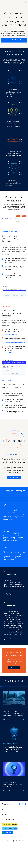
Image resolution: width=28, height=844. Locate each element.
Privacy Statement (10, 840)
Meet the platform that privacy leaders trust (14, 40)
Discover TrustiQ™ (14, 477)
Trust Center (5, 840)
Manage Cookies (22, 840)
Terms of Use (16, 840)
